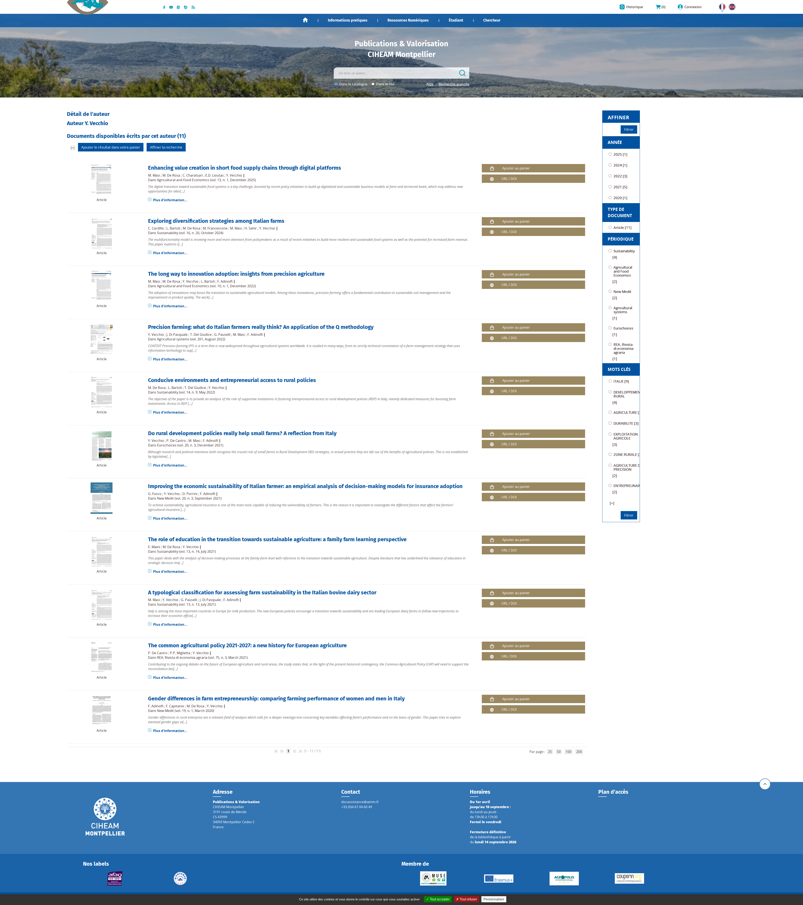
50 (559, 751)
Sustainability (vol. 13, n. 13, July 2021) (186, 604)
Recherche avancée (454, 84)
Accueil (305, 20)
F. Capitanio (175, 706)
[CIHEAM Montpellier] (105, 816)
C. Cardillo (156, 228)
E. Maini (154, 547)
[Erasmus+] (499, 878)
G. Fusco (154, 493)
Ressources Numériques (408, 20)
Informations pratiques (347, 20)
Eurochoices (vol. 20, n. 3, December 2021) (190, 445)
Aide (429, 84)
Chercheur (491, 20)
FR (721, 6)
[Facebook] (164, 7)
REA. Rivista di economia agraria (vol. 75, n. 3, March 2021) (202, 657)
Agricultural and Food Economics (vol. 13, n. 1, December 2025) (206, 180)
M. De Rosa (171, 175)
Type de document (620, 212)
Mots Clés (619, 369)
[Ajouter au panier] (492, 168)
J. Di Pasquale (177, 334)
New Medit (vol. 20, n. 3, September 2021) (189, 498)
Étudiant (456, 20)
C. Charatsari (193, 175)
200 (579, 751)
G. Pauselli (222, 334)
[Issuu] (185, 7)
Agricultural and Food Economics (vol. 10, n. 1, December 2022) (206, 286)
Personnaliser (493, 899)
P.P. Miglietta (180, 653)
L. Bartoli (173, 228)
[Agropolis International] (564, 878)
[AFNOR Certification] (115, 878)
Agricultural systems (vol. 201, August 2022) (191, 339)
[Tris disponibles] (73, 147)
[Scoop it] (178, 7)
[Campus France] (180, 878)
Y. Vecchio (234, 175)
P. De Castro (176, 440)
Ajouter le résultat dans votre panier (110, 147)
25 (550, 751)
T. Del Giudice (201, 334)
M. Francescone (215, 228)
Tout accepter (439, 899)
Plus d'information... (170, 200)
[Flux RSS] (193, 7)
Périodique (621, 239)
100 (568, 751)
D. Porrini (189, 493)
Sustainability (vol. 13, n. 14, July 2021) (186, 551)
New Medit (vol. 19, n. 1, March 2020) (185, 710)
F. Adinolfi (225, 281)
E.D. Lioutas (214, 175)
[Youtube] (171, 7)
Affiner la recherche (166, 147)
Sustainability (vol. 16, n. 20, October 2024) (190, 233)
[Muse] (433, 878)
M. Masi (154, 175)
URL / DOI (509, 178)
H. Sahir (250, 228)
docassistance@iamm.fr (360, 802)
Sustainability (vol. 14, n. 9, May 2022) (186, 392)
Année (615, 142)
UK (731, 6)
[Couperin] (629, 878)
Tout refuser (468, 899)
